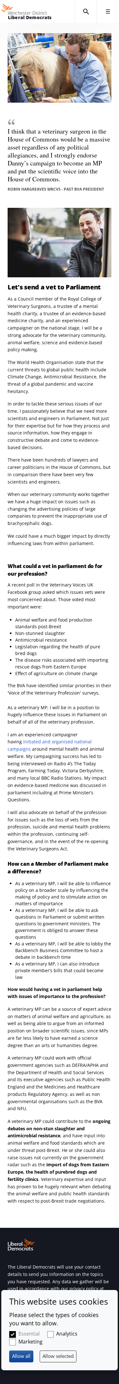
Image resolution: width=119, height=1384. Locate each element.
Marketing (30, 1341)
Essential (29, 1333)
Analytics (66, 1333)
